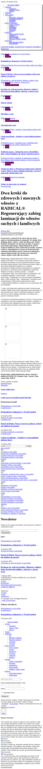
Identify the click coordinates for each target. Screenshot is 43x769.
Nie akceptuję (13, 704)
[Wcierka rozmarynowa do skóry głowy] (19, 480)
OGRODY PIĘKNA (8, 587)
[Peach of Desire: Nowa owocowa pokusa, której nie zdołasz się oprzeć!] (11, 498)
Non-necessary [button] (6, 752)
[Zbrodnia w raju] (11, 467)
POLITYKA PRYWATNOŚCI (11, 585)
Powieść (8, 98)
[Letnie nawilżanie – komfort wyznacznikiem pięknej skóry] (12, 500)
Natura (3, 470)
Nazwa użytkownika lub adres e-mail (13, 683)
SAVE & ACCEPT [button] (7, 765)
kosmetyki (4, 383)
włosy (10, 383)
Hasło (3, 689)
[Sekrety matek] (11, 465)
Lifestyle (8, 164)
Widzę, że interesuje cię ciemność (14, 184)
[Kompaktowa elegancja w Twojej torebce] (11, 497)
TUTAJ (3, 705)
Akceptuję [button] (4, 704)
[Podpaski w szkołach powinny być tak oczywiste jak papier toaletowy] (13, 513)
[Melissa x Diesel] (12, 489)
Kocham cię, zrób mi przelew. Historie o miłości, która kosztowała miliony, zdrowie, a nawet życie (20, 90)
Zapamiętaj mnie (8, 692)
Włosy (7, 147)
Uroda (7, 55)
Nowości (8, 57)
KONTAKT (5, 583)
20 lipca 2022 (5, 231)
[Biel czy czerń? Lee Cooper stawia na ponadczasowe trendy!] (10, 491)
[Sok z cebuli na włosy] (13, 476)
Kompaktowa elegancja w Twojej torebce (17, 61)
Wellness (4, 504)
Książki (7, 83)
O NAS (3, 581)
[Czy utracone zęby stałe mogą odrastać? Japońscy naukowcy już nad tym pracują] (14, 510)
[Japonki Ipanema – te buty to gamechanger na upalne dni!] (9, 485)
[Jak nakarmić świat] (12, 469)
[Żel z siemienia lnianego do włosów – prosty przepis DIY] (14, 478)
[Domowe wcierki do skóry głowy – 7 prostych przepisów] (17, 474)
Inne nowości (9, 163)
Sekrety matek (6, 103)
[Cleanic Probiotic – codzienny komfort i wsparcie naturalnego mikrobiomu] (12, 512)
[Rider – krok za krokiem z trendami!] (8, 487)
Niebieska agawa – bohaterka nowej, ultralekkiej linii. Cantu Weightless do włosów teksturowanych (20, 153)
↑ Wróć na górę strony (8, 600)
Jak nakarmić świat (8, 125)
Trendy (3, 482)
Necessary (6, 741)
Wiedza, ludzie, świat (12, 85)
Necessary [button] (4, 739)
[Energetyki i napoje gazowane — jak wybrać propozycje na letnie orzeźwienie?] (12, 455)
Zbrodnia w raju (7, 114)
